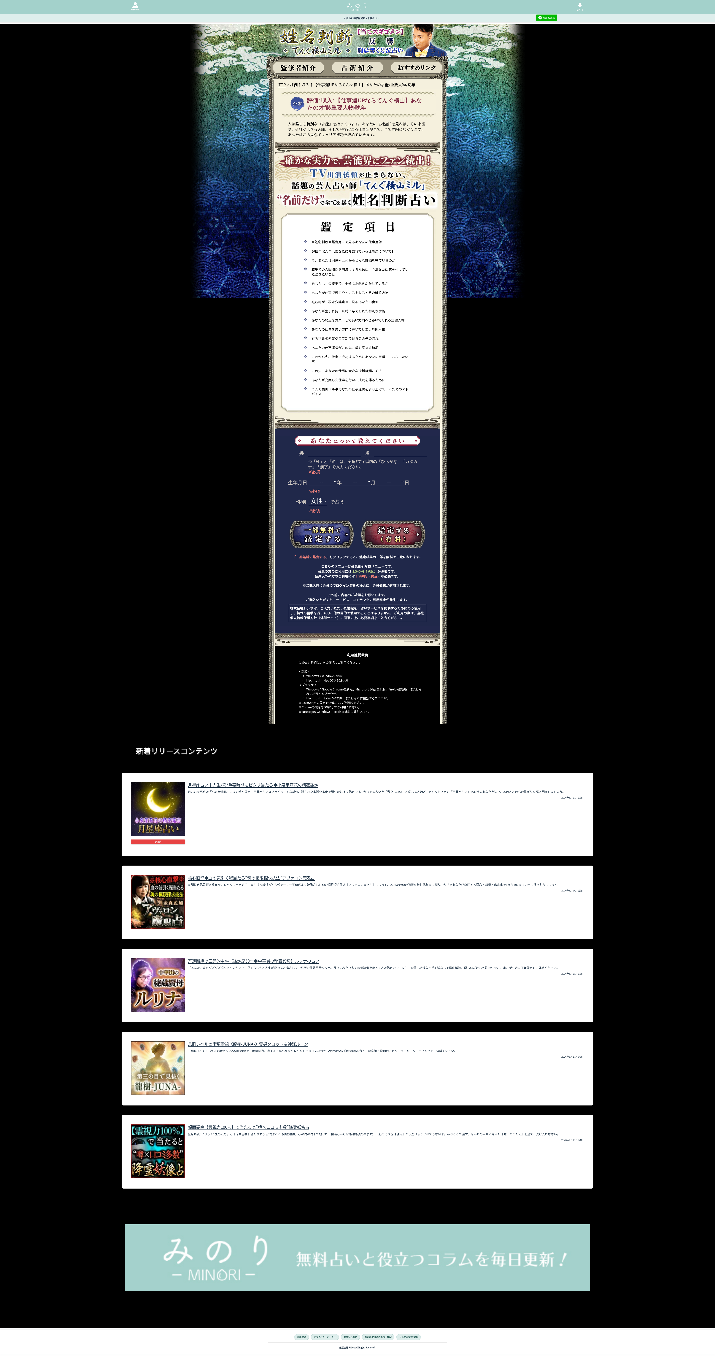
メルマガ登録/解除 (408, 1337)
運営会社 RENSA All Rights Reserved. (357, 1347)
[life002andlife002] (321, 534)
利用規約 (301, 1337)
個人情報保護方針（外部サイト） (315, 617)
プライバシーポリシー (325, 1337)
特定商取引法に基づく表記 (378, 1337)
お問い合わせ (350, 1337)
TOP (282, 84)
